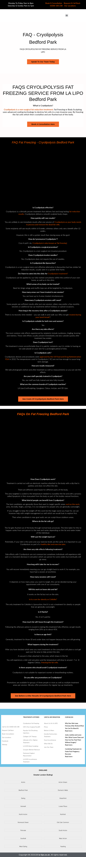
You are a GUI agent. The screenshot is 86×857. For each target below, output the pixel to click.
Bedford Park (23, 790)
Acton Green (63, 782)
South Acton (63, 830)
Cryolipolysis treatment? (58, 274)
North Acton (23, 814)
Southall (23, 838)
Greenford (62, 798)
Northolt (63, 814)
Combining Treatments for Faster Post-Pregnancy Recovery (73, 751)
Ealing (23, 798)
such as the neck (72, 504)
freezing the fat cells (49, 663)
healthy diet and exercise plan (53, 544)
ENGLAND (43, 770)
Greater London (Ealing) (43, 775)
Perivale (23, 830)
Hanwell (23, 806)
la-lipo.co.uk (44, 855)
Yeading (63, 846)
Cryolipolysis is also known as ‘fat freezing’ (50, 243)
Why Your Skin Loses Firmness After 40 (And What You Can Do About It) (74, 726)
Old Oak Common (63, 822)
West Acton (63, 838)
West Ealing (23, 846)
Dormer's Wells (63, 790)
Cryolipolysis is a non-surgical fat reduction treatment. (28, 110)
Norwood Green (23, 822)
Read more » (69, 731)
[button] (66, 15)
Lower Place (63, 806)
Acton (23, 782)
